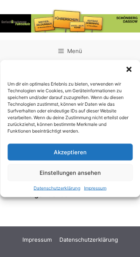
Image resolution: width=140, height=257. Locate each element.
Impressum (95, 188)
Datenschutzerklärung (57, 188)
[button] (129, 69)
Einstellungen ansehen (70, 172)
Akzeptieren (70, 151)
